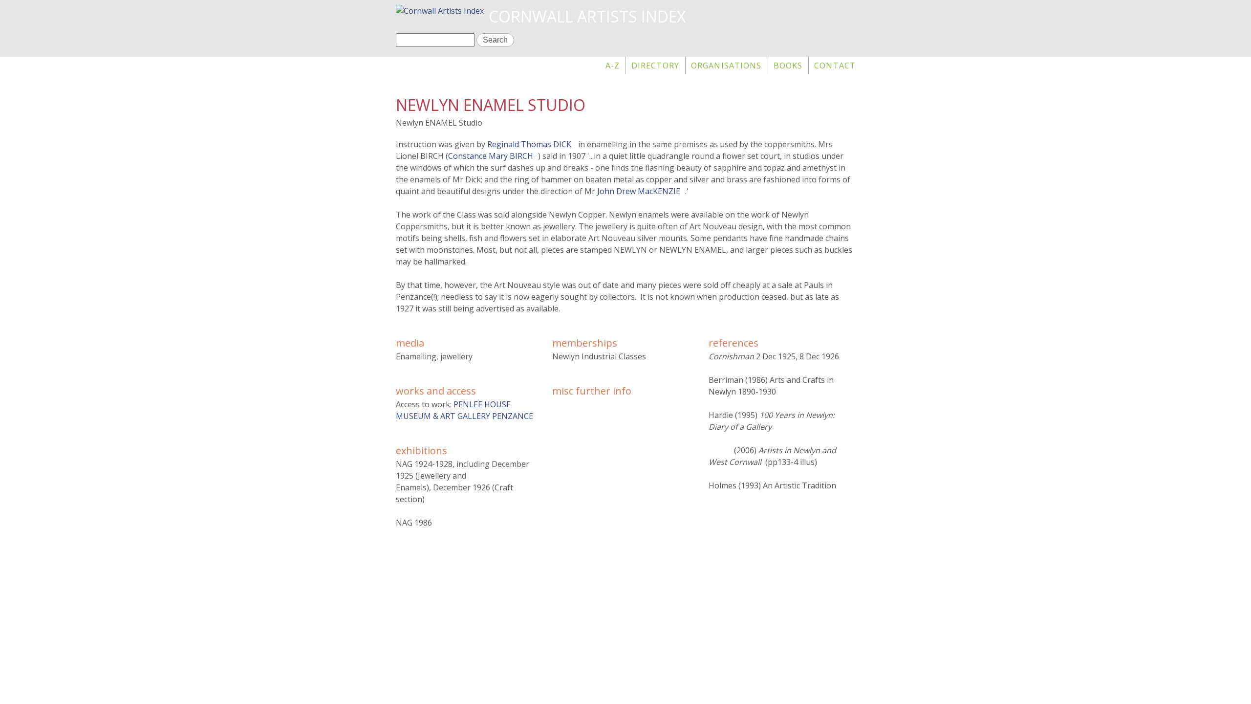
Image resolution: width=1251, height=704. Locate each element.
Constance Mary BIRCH (490, 156)
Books (788, 65)
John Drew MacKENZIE (638, 191)
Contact (835, 65)
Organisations (726, 65)
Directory (655, 65)
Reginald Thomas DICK (529, 144)
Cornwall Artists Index (587, 16)
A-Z (612, 65)
